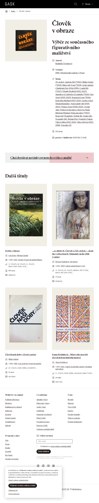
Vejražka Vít (66, 125)
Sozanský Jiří (61, 119)
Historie (71, 403)
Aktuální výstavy (42, 400)
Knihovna (8, 411)
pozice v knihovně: (64, 137)
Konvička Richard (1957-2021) (68, 100)
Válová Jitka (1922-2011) (65, 122)
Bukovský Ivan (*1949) (71, 85)
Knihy (13, 11)
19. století (12, 264)
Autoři (58, 60)
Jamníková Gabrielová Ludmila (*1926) (72, 94)
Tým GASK (72, 407)
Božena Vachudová (62, 262)
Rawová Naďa (83, 110)
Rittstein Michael (62, 113)
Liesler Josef (87, 100)
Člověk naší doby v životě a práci (20, 354)
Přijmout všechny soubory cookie (22, 485)
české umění (87, 85)
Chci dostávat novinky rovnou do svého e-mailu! (41, 157)
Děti (6, 440)
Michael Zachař (22, 256)
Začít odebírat (43, 451)
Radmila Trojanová (63, 63)
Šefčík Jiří (77, 116)
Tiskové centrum (74, 418)
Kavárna (8, 414)
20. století (59, 82)
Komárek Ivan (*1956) (81, 97)
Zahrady (8, 426)
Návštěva (8, 403)
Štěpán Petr (73, 119)
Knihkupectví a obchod (13, 407)
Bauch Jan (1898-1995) (63, 272)
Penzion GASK (42, 426)
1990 (57, 73)
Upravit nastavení (13, 494)
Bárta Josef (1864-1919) (17, 266)
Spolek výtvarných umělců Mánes (30, 260)
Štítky (58, 79)
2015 (62, 367)
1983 (15, 364)
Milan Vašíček (13, 359)
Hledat (76, 4)
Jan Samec (74, 262)
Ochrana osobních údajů (45, 429)
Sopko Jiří (87, 116)
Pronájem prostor (43, 422)
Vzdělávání (40, 411)
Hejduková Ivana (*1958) (83, 373)
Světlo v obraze (12, 251)
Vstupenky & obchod (44, 414)
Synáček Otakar (85, 119)
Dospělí (8, 451)
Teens (7, 444)
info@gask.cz (77, 489)
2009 (63, 266)
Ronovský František (64, 116)
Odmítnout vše (13, 490)
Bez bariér (9, 455)
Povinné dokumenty (75, 422)
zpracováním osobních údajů (60, 446)
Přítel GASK (41, 418)
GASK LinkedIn (53, 465)
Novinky (71, 400)
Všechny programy (12, 459)
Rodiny (7, 448)
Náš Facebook (38, 465)
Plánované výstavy (43, 403)
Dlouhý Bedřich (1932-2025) (74, 91)
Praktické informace (12, 400)
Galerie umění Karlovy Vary (75, 266)
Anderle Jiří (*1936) (73, 82)
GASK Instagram (43, 465)
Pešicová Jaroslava (68, 110)
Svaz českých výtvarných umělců (29, 364)
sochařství (31, 368)
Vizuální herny (10, 422)
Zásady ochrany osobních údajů (18, 480)
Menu (87, 4)
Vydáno (59, 69)
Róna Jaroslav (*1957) (80, 113)
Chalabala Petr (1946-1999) (67, 88)
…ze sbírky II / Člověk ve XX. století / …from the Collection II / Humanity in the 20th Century (72, 254)
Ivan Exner (12, 256)
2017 (15, 260)
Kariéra (70, 411)
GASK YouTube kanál (48, 465)
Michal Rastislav (62, 103)
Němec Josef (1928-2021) (72, 107)
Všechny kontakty (74, 414)
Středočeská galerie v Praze (72, 73)
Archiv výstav (41, 407)
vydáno (11, 260)
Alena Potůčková (61, 362)
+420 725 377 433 (63, 489)
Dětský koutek (10, 418)
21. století (30, 264)
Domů (6, 11)
